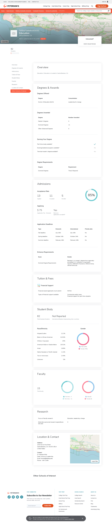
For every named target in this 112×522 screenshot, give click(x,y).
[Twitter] (9, 497)
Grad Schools (10, 11)
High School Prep (75, 6)
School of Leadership (51, 11)
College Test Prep (63, 495)
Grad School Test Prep (64, 498)
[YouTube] (17, 497)
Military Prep (85, 6)
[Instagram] (21, 497)
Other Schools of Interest (19, 91)
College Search (78, 495)
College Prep (46, 6)
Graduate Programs (38, 11)
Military (60, 503)
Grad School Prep (56, 6)
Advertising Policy (95, 509)
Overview (14, 65)
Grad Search (78, 498)
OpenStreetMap (101, 14)
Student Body (16, 78)
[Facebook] (13, 497)
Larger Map (5, 41)
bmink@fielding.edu (47, 458)
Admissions (15, 71)
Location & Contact (17, 88)
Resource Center (79, 503)
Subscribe (47, 506)
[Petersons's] (11, 6)
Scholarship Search (79, 501)
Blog (5, 1)
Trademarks (94, 506)
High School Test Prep (64, 506)
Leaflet (93, 14)
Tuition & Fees (16, 75)
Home (3, 11)
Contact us (35, 1)
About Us (93, 495)
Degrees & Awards (17, 68)
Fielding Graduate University (23, 11)
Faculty (14, 81)
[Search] (92, 6)
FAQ (29, 1)
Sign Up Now (102, 6)
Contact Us (93, 498)
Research (14, 84)
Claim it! (43, 39)
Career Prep (66, 6)
